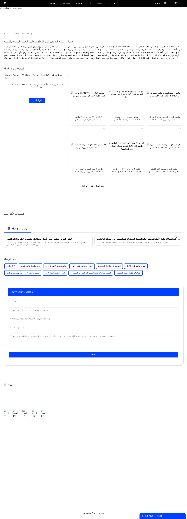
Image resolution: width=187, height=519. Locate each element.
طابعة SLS (11, 266)
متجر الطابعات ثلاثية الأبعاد (82, 266)
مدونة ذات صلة (19, 228)
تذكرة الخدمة (119, 411)
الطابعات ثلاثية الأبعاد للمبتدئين (128, 273)
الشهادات (169, 402)
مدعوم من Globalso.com (93, 513)
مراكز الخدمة (120, 419)
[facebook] (8, 414)
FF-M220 (64, 427)
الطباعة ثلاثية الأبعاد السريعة (109, 266)
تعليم (84, 419)
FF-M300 (64, 436)
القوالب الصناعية (89, 411)
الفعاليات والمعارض (146, 411)
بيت (8, 33)
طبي (83, 436)
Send (93, 354)
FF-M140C (65, 419)
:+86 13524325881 (14, 468)
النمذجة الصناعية (89, 402)
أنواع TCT (141, 394)
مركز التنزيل (119, 402)
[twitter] (27, 414)
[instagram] (18, 414)
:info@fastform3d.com (18, 475)
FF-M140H (65, 411)
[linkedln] (36, 414)
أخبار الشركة (142, 402)
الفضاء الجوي (88, 444)
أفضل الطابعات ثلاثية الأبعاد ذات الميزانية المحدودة (91, 273)
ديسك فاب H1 (66, 394)
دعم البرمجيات (120, 394)
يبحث (48, 399)
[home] (7, 3)
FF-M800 (64, 452)
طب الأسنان (87, 394)
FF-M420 (64, 444)
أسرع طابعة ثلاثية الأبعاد (135, 266)
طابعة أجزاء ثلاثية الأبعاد (30, 266)
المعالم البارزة (171, 411)
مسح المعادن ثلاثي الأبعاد (25, 33)
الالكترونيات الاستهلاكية (93, 427)
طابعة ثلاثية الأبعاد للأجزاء (56, 266)
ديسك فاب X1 (66, 402)
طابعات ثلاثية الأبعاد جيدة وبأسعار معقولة (23, 273)
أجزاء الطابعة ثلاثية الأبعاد (55, 273)
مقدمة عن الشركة (173, 394)
